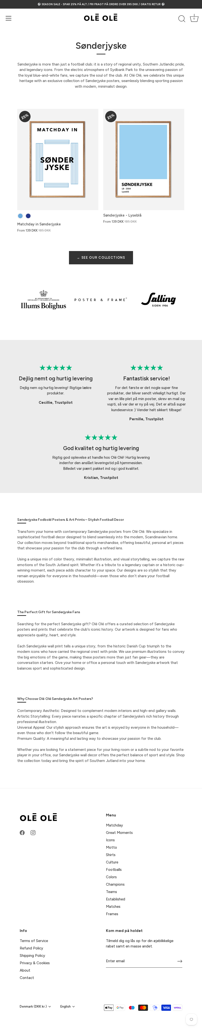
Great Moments (119, 832)
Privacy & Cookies (35, 963)
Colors (111, 877)
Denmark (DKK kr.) (33, 1006)
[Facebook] (22, 832)
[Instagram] (33, 832)
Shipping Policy (32, 955)
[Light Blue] (20, 216)
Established (115, 899)
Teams (111, 892)
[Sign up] (179, 961)
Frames (112, 914)
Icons (110, 840)
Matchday (114, 825)
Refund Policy (31, 948)
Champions (115, 884)
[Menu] (8, 18)
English (65, 1006)
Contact (27, 978)
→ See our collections (101, 257)
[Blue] (28, 216)
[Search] (181, 19)
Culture (112, 862)
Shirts (111, 855)
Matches (113, 906)
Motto (111, 847)
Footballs (114, 869)
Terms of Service (34, 941)
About (25, 970)
